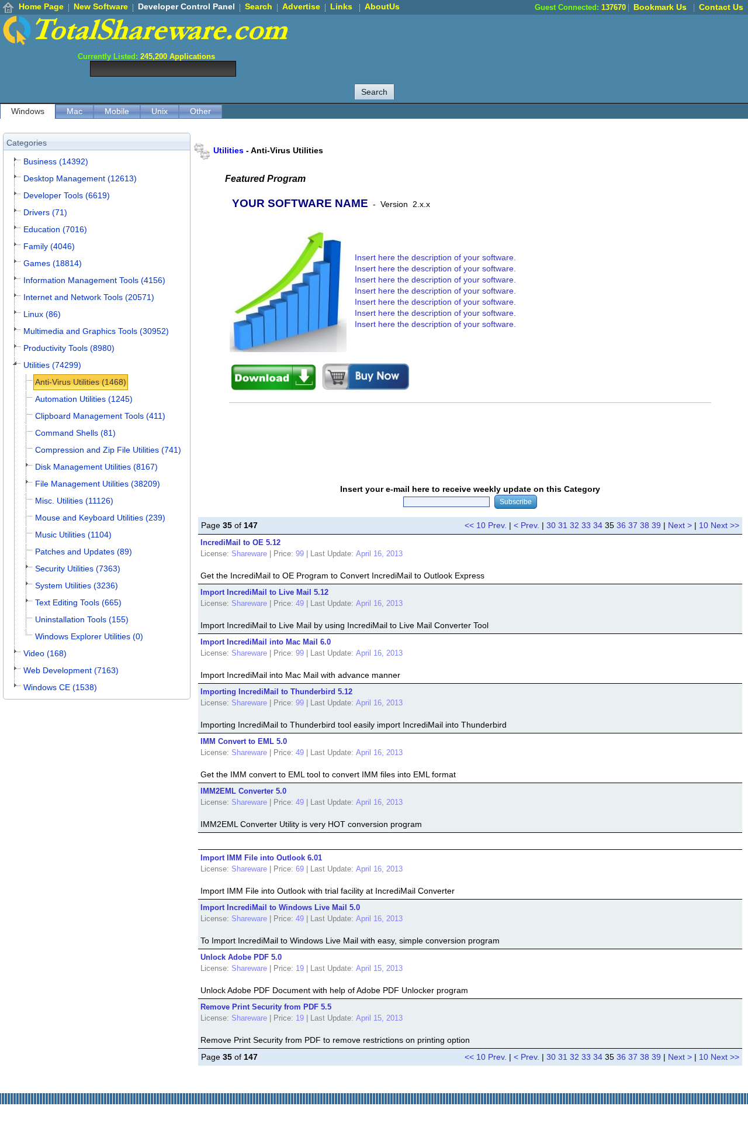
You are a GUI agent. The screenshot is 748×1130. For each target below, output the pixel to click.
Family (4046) (49, 246)
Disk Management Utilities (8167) (96, 466)
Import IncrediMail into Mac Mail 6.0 (265, 642)
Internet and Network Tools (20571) (88, 297)
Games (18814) (52, 263)
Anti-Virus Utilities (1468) (80, 382)
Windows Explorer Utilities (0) (89, 636)
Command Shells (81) (75, 432)
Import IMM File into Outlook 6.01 (261, 857)
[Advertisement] (535, 41)
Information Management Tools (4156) (94, 280)
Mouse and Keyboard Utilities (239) (100, 517)
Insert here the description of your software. (435, 257)
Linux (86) (42, 314)
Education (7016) (55, 229)
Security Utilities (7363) (77, 568)
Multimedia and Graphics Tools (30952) (96, 331)
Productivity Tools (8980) (69, 348)
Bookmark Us (660, 7)
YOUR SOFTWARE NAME (300, 203)
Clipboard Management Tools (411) (100, 416)
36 (621, 525)
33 (586, 525)
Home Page (41, 6)
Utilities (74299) (52, 365)
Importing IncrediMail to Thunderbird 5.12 (276, 691)
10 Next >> (719, 525)
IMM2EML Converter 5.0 (243, 791)
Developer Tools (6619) (66, 195)
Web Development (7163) (71, 670)
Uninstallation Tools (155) (82, 619)
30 (551, 525)
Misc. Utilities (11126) (74, 500)
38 (644, 525)
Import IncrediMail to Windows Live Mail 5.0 (280, 907)
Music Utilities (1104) (73, 534)
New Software (101, 6)
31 (562, 525)
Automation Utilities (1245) (84, 399)
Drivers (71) (45, 212)
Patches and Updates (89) (83, 551)
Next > (680, 525)
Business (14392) (55, 161)
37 (633, 525)
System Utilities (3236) (76, 585)
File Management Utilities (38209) (97, 483)
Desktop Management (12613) (80, 178)
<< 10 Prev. (486, 525)
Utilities (228, 150)
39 (656, 525)
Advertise (301, 6)
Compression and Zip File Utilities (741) (108, 449)
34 (597, 525)
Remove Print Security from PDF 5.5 (265, 1006)
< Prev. (526, 525)
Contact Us (721, 7)
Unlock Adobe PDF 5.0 (241, 957)
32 (574, 525)
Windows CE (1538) (60, 687)
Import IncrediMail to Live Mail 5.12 (264, 592)
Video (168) (45, 653)
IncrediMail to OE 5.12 (240, 542)
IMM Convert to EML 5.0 (243, 741)
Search (258, 6)
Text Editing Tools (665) (78, 602)
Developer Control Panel (186, 6)
